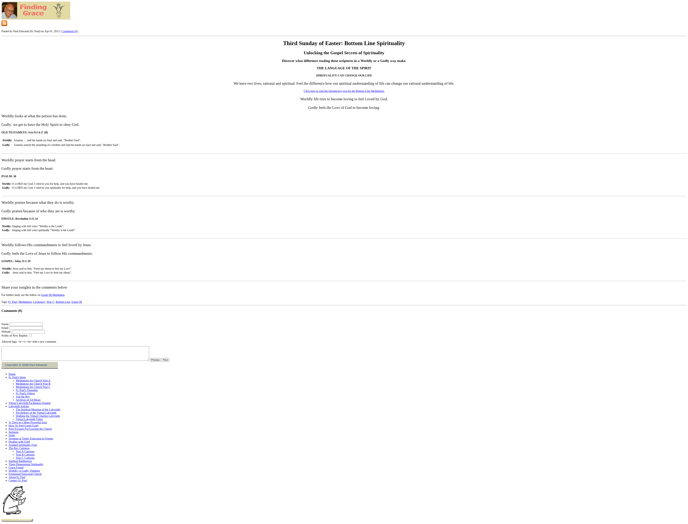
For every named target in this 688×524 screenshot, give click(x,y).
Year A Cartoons (25, 451)
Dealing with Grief (19, 441)
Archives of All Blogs (28, 399)
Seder (12, 435)
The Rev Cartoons (19, 448)
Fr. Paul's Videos (25, 393)
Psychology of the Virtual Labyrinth (36, 412)
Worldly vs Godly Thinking (24, 470)
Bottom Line (63, 301)
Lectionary (39, 301)
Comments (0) (70, 31)
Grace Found (16, 467)
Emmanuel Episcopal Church (25, 473)
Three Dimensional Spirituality (26, 464)
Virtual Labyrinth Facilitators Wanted (30, 403)
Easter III (76, 301)
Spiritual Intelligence (20, 461)
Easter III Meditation (52, 294)
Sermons (13, 432)
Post (165, 360)
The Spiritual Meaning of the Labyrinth (38, 409)
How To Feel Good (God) (23, 425)
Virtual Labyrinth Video (29, 419)
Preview (155, 360)
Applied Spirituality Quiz (23, 444)
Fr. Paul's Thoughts (27, 390)
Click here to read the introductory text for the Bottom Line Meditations (344, 91)
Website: (6, 331)
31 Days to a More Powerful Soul (28, 422)
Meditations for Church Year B (33, 383)
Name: (5, 324)
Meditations (25, 301)
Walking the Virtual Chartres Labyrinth (38, 415)
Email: (5, 327)
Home (12, 374)
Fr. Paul (12, 301)
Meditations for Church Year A (33, 380)
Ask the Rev (23, 396)
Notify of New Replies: (14, 335)
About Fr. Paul (17, 477)
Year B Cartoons (25, 454)
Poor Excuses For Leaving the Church (30, 428)
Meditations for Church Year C (33, 386)
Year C (50, 301)
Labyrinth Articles (19, 406)
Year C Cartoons (25, 457)
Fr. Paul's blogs (17, 377)
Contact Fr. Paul (18, 480)
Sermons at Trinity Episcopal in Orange (31, 438)
